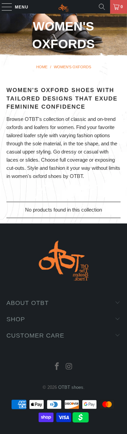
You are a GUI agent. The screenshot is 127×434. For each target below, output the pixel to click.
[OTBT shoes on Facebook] (57, 367)
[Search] (102, 7)
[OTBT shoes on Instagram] (69, 367)
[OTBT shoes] (64, 7)
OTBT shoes (70, 387)
